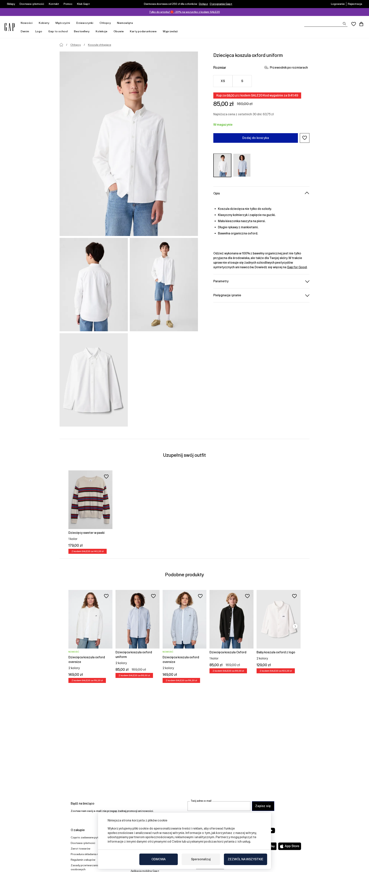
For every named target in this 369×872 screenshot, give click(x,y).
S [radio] (242, 81)
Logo (38, 31)
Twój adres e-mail (201, 800)
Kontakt (54, 3)
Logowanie (338, 3)
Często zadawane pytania (87, 837)
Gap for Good (297, 267)
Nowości (27, 22)
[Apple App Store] (289, 846)
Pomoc (68, 3)
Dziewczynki (84, 22)
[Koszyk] (361, 24)
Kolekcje (101, 31)
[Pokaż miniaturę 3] (94, 380)
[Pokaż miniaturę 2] (164, 284)
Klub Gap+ (83, 3)
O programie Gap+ (221, 3)
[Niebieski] (242, 165)
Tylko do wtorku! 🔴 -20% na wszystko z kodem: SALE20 (184, 11)
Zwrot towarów (80, 848)
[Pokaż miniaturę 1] (94, 284)
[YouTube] (271, 830)
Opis (216, 193)
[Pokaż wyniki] (344, 23)
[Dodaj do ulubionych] (106, 476)
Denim (25, 31)
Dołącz (203, 3)
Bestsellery (82, 31)
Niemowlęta (125, 22)
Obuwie (119, 31)
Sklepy (11, 3)
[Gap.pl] (10, 27)
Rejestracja (355, 3)
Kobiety (44, 22)
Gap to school (58, 31)
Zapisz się (263, 806)
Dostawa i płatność (32, 3)
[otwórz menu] (34, 23)
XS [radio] (223, 81)
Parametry (221, 281)
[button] (304, 138)
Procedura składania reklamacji (90, 854)
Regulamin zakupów (83, 859)
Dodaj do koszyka (255, 138)
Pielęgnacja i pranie (227, 295)
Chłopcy (105, 22)
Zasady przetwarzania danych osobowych (89, 867)
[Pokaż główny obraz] (129, 143)
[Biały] (222, 165)
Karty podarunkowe (143, 31)
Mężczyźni (63, 22)
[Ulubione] (353, 24)
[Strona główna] (61, 45)
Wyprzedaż (170, 31)
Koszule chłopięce (99, 44)
